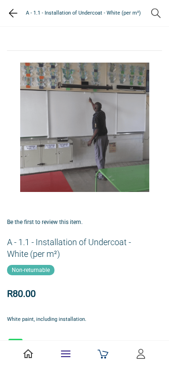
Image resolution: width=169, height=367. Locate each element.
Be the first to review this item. (45, 222)
